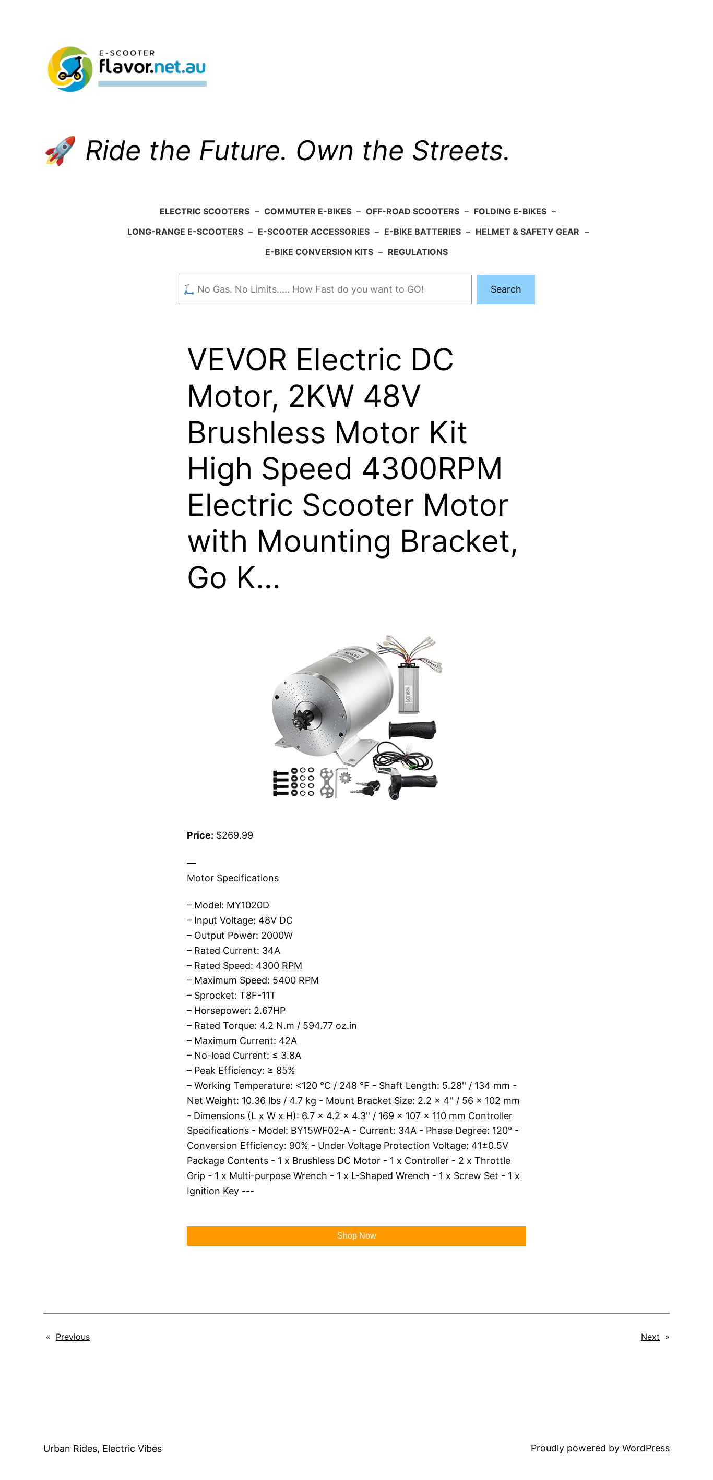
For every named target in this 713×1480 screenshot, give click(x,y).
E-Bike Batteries (422, 231)
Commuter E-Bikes (307, 211)
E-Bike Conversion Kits (319, 252)
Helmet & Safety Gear (527, 231)
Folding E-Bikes (510, 211)
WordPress (646, 1447)
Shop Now (356, 1235)
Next (650, 1336)
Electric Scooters (204, 211)
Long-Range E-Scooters (185, 231)
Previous (73, 1336)
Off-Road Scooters (412, 211)
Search (506, 289)
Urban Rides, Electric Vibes (102, 1448)
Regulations (418, 252)
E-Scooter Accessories (314, 231)
